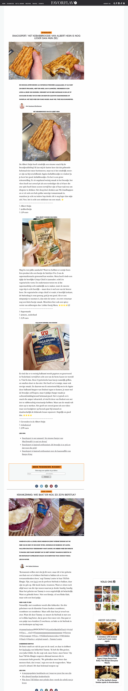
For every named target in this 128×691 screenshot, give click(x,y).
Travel (34, 3)
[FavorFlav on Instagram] (119, 3)
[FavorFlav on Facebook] (116, 3)
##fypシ (35, 636)
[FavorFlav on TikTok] (121, 3)
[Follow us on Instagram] (46, 487)
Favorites (10, 3)
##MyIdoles (64, 636)
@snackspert (59, 85)
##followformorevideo (49, 636)
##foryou (67, 633)
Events (41, 3)
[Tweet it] (41, 487)
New (4, 3)
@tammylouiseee (26, 629)
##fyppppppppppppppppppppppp (47, 633)
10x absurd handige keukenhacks (36, 676)
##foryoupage (25, 636)
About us (107, 3)
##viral (69, 629)
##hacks (29, 639)
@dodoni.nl (26, 425)
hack (36, 582)
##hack (22, 639)
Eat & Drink (19, 3)
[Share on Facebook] (36, 487)
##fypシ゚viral (25, 633)
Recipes (28, 3)
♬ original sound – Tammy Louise (47, 639)
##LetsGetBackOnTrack (55, 629)
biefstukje (26, 650)
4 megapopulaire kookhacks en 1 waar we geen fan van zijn (46, 673)
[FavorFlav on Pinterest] (124, 3)
